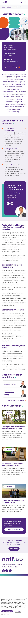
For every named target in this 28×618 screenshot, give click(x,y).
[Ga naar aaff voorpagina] (4, 2)
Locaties (9, 7)
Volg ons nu (14, 549)
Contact (19, 564)
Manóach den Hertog (9, 394)
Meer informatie (5, 614)
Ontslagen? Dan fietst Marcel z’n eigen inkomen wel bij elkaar (13, 428)
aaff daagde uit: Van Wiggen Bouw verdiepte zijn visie (12, 464)
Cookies (4, 567)
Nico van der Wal (10, 385)
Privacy (17, 567)
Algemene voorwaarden (8, 564)
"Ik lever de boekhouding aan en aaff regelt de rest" (13, 501)
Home (3, 7)
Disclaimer (11, 567)
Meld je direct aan (14, 529)
